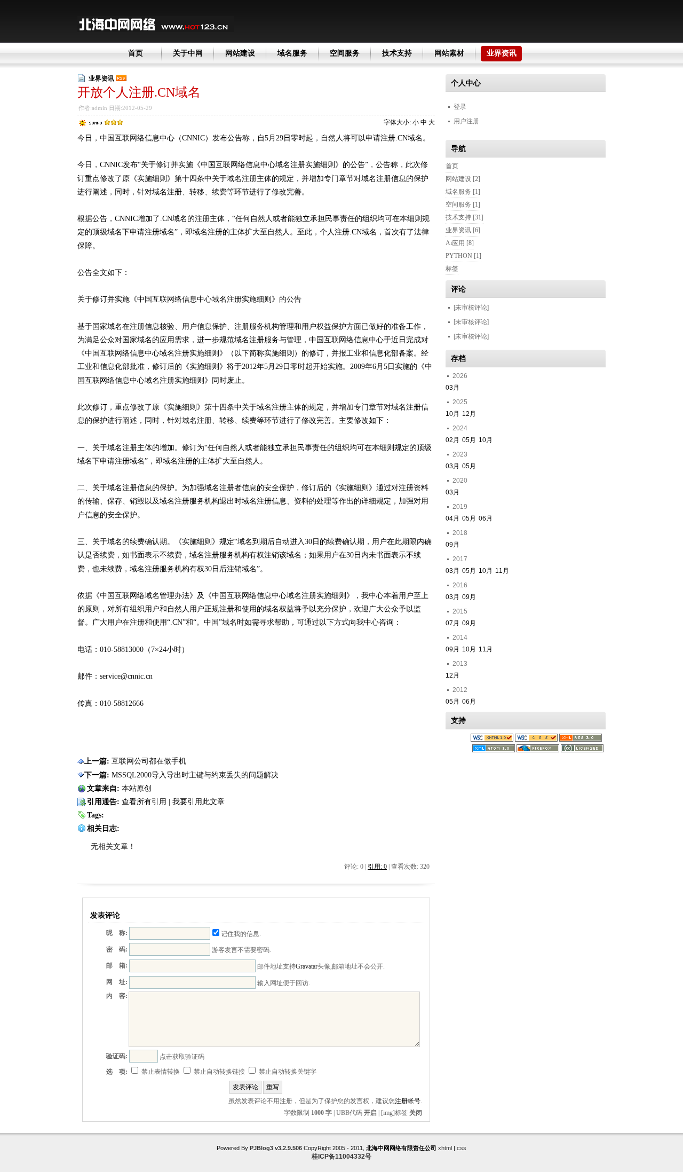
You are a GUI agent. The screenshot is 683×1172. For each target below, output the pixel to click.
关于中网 (188, 53)
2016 (459, 585)
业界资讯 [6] (463, 230)
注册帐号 (407, 1101)
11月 (502, 571)
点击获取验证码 (182, 1056)
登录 (460, 107)
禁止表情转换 (160, 1071)
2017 (459, 559)
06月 (486, 518)
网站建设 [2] (463, 179)
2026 (459, 376)
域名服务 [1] (463, 191)
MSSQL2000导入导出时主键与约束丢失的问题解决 (195, 775)
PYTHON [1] (463, 255)
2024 (459, 428)
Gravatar (306, 966)
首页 (135, 53)
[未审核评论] (471, 307)
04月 (452, 518)
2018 (459, 533)
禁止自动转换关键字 (286, 1071)
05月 (469, 440)
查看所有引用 (144, 802)
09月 (452, 544)
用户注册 (466, 121)
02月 (452, 440)
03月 (452, 387)
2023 (459, 454)
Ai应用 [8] (460, 243)
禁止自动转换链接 (218, 1071)
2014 (459, 637)
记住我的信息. (241, 934)
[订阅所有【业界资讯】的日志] (121, 78)
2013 (459, 663)
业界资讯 (502, 53)
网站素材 (449, 53)
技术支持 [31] (464, 217)
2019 (459, 506)
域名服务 (292, 53)
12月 (469, 414)
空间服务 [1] (463, 204)
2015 (459, 611)
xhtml (445, 1148)
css (461, 1148)
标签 (452, 268)
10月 (452, 414)
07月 (452, 623)
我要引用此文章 (198, 802)
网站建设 (240, 53)
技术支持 (397, 53)
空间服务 (345, 53)
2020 (459, 480)
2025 (459, 402)
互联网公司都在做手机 (149, 761)
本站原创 (137, 788)
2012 (459, 690)
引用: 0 (377, 866)
